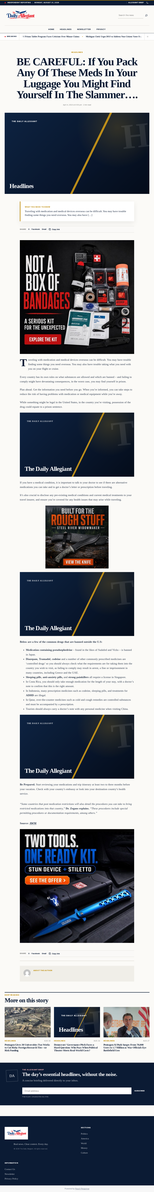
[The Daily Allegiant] (20, 15)
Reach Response (82, 1189)
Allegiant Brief (136, 2)
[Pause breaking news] (146, 36)
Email (44, 229)
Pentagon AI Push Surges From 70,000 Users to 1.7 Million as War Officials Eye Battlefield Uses (124, 1047)
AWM (32, 823)
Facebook (36, 229)
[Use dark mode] (147, 3)
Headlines (77, 52)
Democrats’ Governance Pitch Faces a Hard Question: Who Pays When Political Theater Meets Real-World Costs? (76, 1047)
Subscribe (139, 1091)
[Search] (146, 15)
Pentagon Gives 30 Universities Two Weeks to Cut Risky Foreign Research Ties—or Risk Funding (27, 1047)
